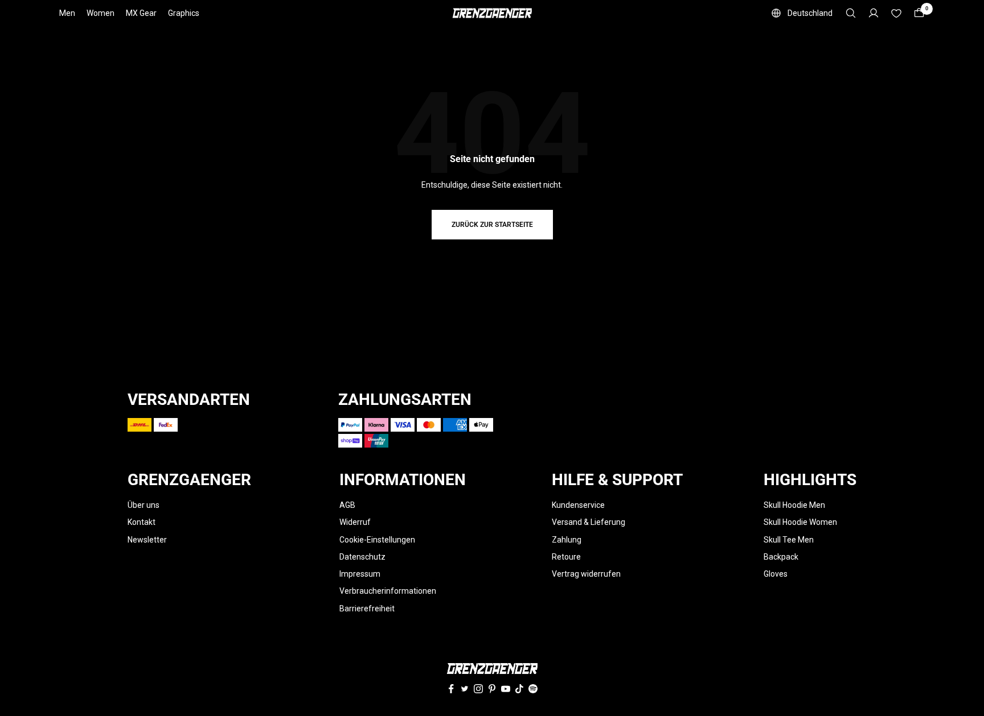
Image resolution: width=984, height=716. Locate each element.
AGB (347, 505)
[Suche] (850, 13)
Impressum (359, 573)
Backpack (781, 556)
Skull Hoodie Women (800, 522)
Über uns (143, 505)
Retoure (566, 556)
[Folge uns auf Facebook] (451, 688)
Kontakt (141, 522)
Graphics (183, 13)
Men (67, 13)
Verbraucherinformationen (387, 590)
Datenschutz (362, 556)
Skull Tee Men (789, 539)
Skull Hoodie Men (794, 505)
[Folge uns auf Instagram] (478, 688)
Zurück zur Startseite (492, 225)
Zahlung (566, 539)
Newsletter (147, 539)
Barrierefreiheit (367, 608)
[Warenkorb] (919, 13)
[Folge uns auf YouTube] (505, 688)
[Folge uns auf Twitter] (464, 688)
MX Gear (141, 13)
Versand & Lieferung (588, 522)
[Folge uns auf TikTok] (519, 688)
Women (100, 13)
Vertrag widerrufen (586, 573)
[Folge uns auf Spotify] (533, 688)
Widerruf (355, 522)
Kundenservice (578, 505)
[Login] (873, 13)
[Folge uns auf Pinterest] (492, 688)
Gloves (776, 573)
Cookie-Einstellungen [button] (377, 539)
